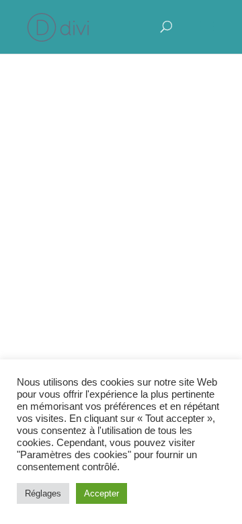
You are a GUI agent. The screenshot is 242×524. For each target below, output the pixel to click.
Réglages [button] (43, 493)
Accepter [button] (101, 493)
